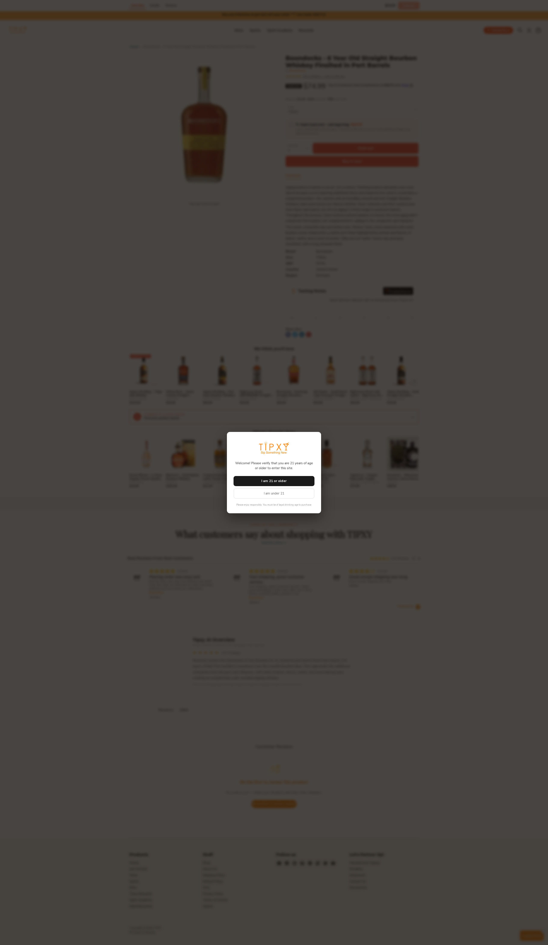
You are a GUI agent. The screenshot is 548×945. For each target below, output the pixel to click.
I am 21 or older (274, 481)
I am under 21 (274, 493)
